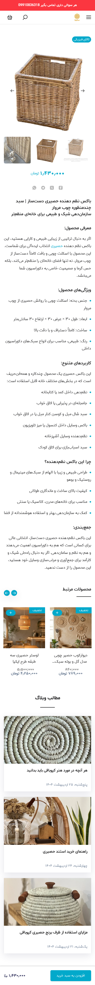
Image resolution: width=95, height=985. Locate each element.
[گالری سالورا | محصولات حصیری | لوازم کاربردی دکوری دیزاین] (77, 17)
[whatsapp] (34, 188)
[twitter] (52, 188)
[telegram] (43, 188)
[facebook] (61, 188)
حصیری (57, 246)
